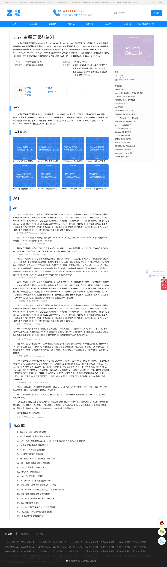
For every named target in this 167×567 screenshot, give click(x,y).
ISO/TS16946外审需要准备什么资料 (36, 481)
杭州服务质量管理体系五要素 (125, 114)
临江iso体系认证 (91, 547)
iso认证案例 (10, 558)
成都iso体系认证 (43, 547)
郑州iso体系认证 (91, 542)
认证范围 (68, 558)
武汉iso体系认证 (107, 542)
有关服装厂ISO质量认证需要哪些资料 (36, 512)
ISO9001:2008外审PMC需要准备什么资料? (39, 498)
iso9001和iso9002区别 (123, 125)
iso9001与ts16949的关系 (124, 153)
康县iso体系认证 (139, 551)
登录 (153, 3)
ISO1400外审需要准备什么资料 (33, 467)
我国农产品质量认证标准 (123, 139)
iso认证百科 (33, 558)
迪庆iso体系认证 (107, 551)
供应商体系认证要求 (122, 157)
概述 (50, 88)
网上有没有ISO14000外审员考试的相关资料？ (39, 458)
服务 (29, 91)
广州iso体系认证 (139, 542)
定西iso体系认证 (123, 551)
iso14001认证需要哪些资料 (31, 454)
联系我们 (77, 558)
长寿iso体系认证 (91, 551)
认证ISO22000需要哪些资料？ (33, 450)
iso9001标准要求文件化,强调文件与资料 (129, 93)
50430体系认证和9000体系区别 (126, 118)
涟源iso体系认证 (75, 551)
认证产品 (71, 24)
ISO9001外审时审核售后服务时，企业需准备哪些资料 (43, 489)
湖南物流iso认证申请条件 (123, 150)
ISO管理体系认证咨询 (34, 65)
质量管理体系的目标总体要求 (125, 146)
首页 (14, 24)
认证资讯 (108, 24)
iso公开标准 (119, 107)
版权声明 (95, 558)
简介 (29, 88)
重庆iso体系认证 (27, 547)
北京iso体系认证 (12, 542)
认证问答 (127, 24)
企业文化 (52, 24)
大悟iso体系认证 (43, 551)
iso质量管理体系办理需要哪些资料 (34, 445)
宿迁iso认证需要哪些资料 (123, 132)
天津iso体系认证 (27, 542)
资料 (29, 95)
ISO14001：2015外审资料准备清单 (35, 463)
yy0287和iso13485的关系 (124, 111)
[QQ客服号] (162, 523)
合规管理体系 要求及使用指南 (125, 100)
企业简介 (33, 24)
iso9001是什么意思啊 (122, 143)
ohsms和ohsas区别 (121, 104)
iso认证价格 (21, 558)
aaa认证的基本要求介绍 (123, 128)
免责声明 (86, 558)
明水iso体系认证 (107, 547)
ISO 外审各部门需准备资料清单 (33, 432)
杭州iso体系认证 (75, 542)
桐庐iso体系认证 (139, 547)
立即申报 (89, 24)
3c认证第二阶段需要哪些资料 (125, 97)
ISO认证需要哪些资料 (30, 503)
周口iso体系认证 (27, 551)
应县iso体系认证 (59, 547)
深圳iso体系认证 (12, 547)
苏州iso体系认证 (59, 542)
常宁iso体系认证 (59, 551)
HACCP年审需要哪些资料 (31, 472)
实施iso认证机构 (120, 90)
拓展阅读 (52, 91)
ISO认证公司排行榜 (146, 24)
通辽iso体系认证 (75, 547)
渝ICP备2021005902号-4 (55, 562)
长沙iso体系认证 (123, 542)
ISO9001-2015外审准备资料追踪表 (35, 494)
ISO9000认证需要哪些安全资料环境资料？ (39, 507)
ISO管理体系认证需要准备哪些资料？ (35, 436)
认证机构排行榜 (57, 558)
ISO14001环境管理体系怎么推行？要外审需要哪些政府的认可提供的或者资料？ (53, 441)
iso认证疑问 (44, 558)
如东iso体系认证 (123, 547)
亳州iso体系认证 (12, 551)
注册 (160, 3)
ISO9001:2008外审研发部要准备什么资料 (38, 485)
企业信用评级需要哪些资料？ (33, 516)
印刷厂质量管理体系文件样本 (125, 121)
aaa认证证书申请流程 (122, 135)
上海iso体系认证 (43, 542)
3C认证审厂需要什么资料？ (32, 476)
